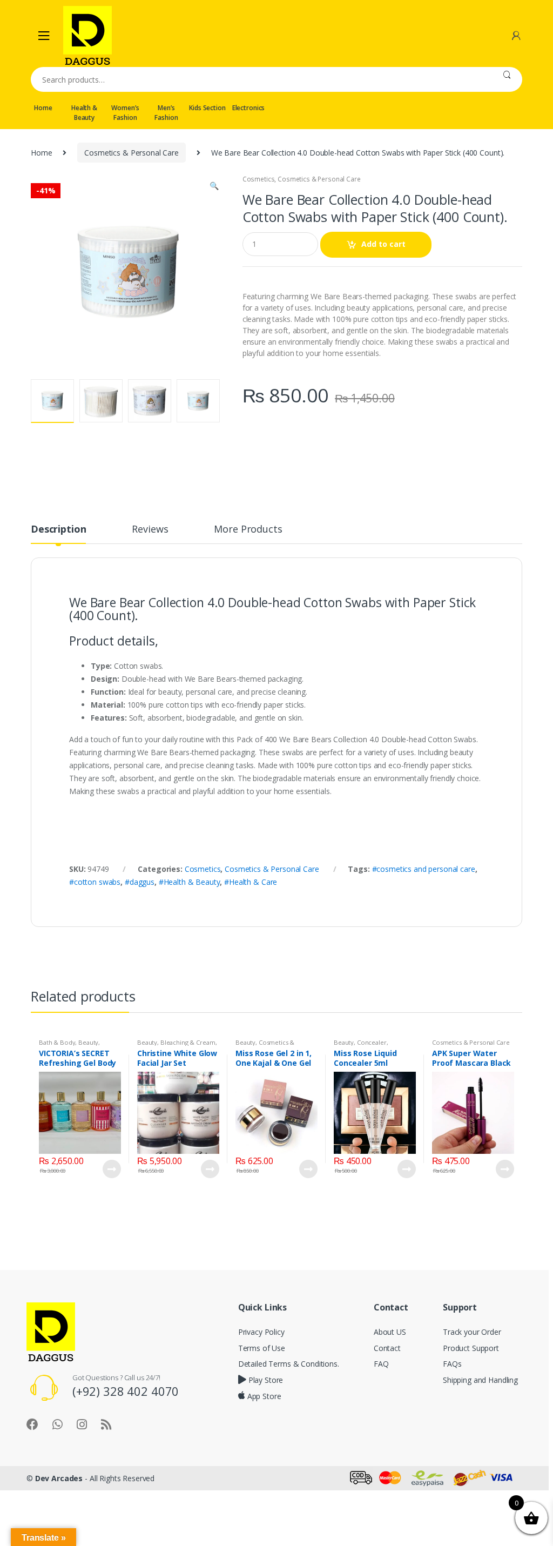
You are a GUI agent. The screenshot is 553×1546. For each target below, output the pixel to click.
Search (506, 79)
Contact (387, 1348)
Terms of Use (261, 1348)
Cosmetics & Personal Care (131, 152)
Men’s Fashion (166, 112)
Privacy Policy (261, 1332)
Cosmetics (258, 179)
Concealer (372, 1042)
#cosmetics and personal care (423, 869)
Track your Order (472, 1332)
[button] (213, 186)
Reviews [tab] (150, 529)
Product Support (471, 1348)
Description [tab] (58, 529)
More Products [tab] (248, 529)
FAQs (452, 1364)
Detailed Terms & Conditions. (288, 1364)
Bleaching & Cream (187, 1042)
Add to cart (383, 244)
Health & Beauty (84, 112)
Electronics (248, 107)
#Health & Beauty (189, 882)
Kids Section (207, 107)
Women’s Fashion (125, 112)
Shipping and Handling (480, 1380)
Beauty (88, 1042)
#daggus (139, 882)
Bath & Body (57, 1042)
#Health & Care (250, 882)
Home (43, 107)
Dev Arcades (59, 1478)
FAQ (381, 1364)
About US (390, 1332)
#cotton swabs (94, 882)
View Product (111, 1169)
